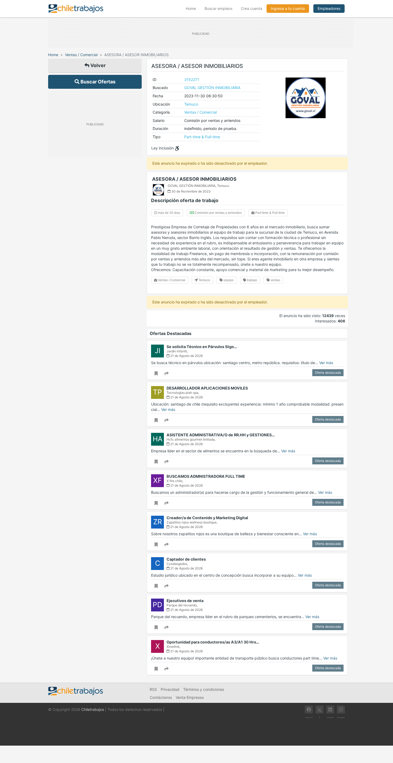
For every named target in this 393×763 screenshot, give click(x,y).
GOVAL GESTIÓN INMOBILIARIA (212, 87)
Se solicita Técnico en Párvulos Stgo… (202, 346)
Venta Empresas (190, 697)
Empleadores (329, 8)
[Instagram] (341, 710)
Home (193, 8)
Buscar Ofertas (97, 81)
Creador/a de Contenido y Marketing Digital (207, 517)
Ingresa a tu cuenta (288, 8)
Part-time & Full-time (202, 136)
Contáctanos (161, 697)
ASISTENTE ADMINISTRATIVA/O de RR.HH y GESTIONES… (221, 435)
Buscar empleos (218, 8)
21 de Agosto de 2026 (186, 356)
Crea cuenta (251, 8)
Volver (97, 65)
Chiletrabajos (92, 709)
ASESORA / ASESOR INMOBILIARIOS (194, 179)
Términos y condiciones (203, 689)
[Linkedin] (330, 710)
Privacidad (170, 689)
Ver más (326, 362)
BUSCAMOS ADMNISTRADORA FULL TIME (206, 476)
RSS (153, 689)
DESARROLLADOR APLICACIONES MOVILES (207, 388)
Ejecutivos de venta (185, 600)
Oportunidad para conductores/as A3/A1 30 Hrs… (213, 642)
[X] (319, 710)
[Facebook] (309, 710)
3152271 (191, 79)
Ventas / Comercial (81, 54)
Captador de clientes (186, 559)
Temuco (191, 104)
